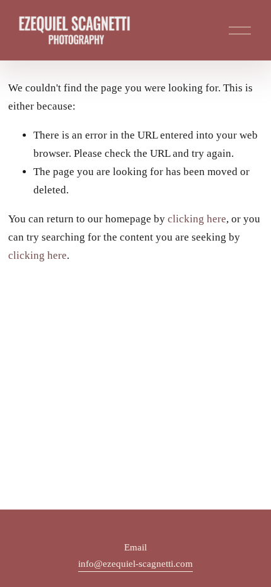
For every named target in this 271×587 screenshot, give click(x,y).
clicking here (197, 219)
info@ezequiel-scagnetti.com (135, 564)
